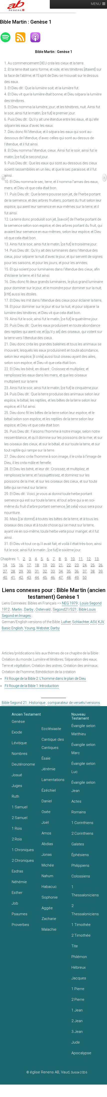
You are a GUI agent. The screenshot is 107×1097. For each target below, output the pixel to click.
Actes (76, 801)
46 (53, 578)
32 (45, 571)
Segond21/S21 (65, 609)
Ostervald (43, 609)
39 (101, 571)
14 (5, 565)
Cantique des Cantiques (53, 743)
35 (69, 571)
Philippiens (80, 865)
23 (77, 565)
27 (5, 571)
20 (53, 565)
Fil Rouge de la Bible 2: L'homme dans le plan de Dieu (45, 679)
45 (45, 578)
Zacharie (49, 918)
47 (61, 578)
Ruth (15, 796)
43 (29, 578)
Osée (46, 812)
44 (37, 578)
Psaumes (19, 914)
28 (13, 571)
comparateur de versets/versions (74, 703)
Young (29, 628)
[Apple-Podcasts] (37, 37)
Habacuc (49, 886)
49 (77, 578)
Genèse (18, 721)
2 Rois (17, 839)
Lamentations (53, 779)
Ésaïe (46, 758)
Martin (17, 609)
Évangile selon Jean (83, 786)
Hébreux (78, 967)
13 (97, 559)
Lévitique (19, 743)
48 (69, 578)
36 (77, 571)
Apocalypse (81, 1053)
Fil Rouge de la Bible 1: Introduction (32, 686)
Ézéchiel (49, 790)
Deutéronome (23, 764)
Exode (17, 732)
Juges (17, 785)
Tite (74, 946)
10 (73, 559)
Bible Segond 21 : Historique (23, 703)
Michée (48, 865)
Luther (66, 622)
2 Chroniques (23, 860)
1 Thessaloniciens (85, 891)
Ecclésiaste (51, 729)
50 (85, 578)
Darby (28, 609)
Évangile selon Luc (83, 767)
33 (53, 571)
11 (81, 559)
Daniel (47, 801)
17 (29, 565)
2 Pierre (77, 999)
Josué (17, 775)
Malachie (49, 929)
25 (93, 565)
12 (89, 559)
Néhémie (19, 882)
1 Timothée (81, 924)
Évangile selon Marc (83, 748)
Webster (42, 628)
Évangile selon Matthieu (83, 730)
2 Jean (77, 1021)
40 (5, 578)
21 (61, 565)
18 (37, 565)
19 (45, 565)
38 (93, 571)
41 (13, 578)
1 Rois (17, 828)
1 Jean (77, 1010)
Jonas (47, 854)
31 (37, 571)
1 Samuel (19, 807)
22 (69, 565)
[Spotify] (7, 37)
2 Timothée (81, 935)
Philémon (79, 957)
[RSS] (22, 37)
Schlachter (80, 622)
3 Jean (77, 1031)
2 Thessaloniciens (85, 910)
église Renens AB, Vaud (49, 1072)
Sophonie (50, 897)
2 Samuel (19, 818)
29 (21, 571)
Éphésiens (80, 855)
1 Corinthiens (82, 823)
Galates (77, 844)
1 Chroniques (23, 850)
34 (61, 571)
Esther (17, 892)
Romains (78, 812)
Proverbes (20, 924)
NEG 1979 (70, 603)
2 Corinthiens (82, 833)
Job (15, 903)
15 (13, 565)
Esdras (17, 871)
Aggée (47, 908)
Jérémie (48, 769)
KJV (101, 622)
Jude (75, 1042)
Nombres (19, 753)
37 (85, 571)
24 (85, 565)
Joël (45, 822)
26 (101, 565)
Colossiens (80, 876)
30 (29, 571)
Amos (46, 833)
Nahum (47, 876)
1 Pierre (77, 989)
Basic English (12, 628)
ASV (93, 622)
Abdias (47, 844)
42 (21, 578)
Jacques (78, 978)
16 (21, 565)
